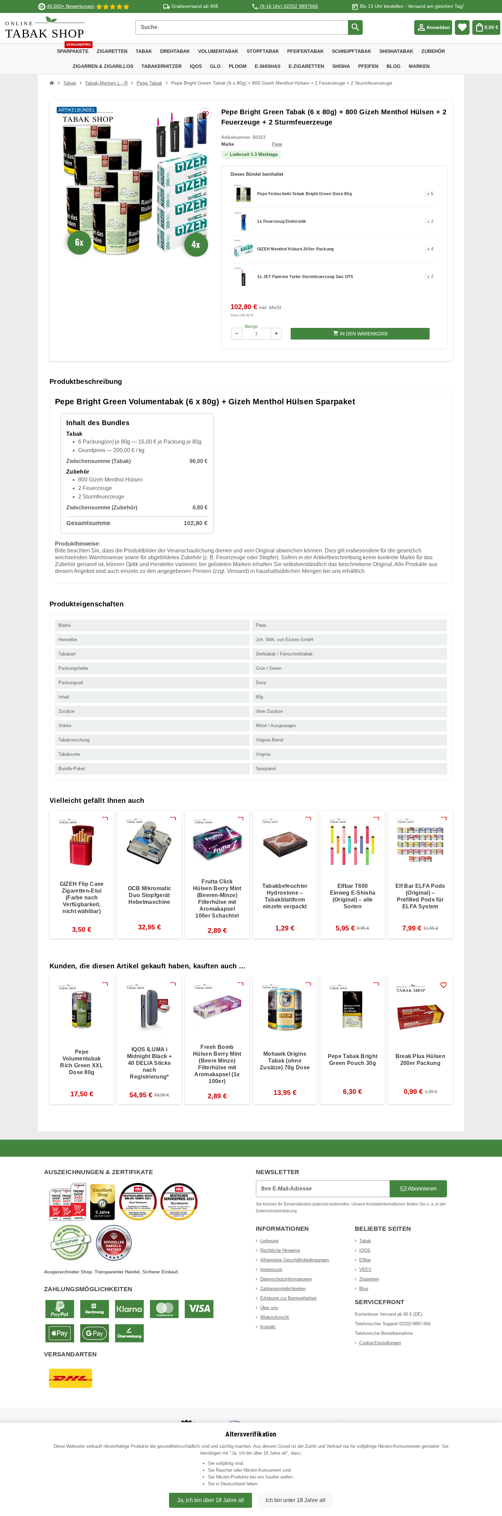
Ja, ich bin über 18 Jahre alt (210, 1500)
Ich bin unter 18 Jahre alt (295, 1500)
